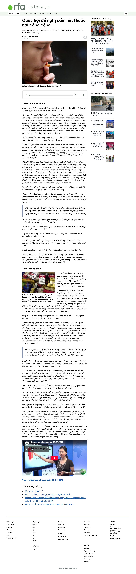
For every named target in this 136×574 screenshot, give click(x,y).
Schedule (61, 524)
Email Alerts (62, 536)
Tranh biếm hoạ (52, 13)
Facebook (87, 527)
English (35, 549)
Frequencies (62, 527)
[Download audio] (83, 95)
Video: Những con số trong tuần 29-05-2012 (42, 480)
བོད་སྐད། (34, 541)
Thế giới (9, 527)
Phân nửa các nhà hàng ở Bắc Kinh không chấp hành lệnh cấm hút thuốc (55, 498)
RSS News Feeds (63, 539)
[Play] (27, 95)
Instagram (87, 532)
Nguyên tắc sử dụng (90, 551)
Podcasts (61, 530)
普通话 (34, 524)
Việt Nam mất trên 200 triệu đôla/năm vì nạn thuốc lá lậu (49, 504)
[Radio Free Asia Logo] (29, 6)
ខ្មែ (33, 538)
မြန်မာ (34, 530)
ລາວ (34, 535)
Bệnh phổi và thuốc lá (34, 491)
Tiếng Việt (36, 546)
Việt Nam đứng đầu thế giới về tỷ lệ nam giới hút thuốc (48, 494)
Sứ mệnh (86, 548)
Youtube (86, 524)
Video (42, 13)
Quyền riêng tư (88, 553)
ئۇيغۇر (34, 543)
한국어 (34, 532)
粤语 (34, 527)
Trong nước (10, 524)
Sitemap (86, 561)
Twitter (86, 530)
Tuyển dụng (87, 559)
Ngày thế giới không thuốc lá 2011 (39, 501)
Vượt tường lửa (88, 556)
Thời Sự (24, 13)
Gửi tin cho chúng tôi (90, 535)
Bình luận (33, 13)
